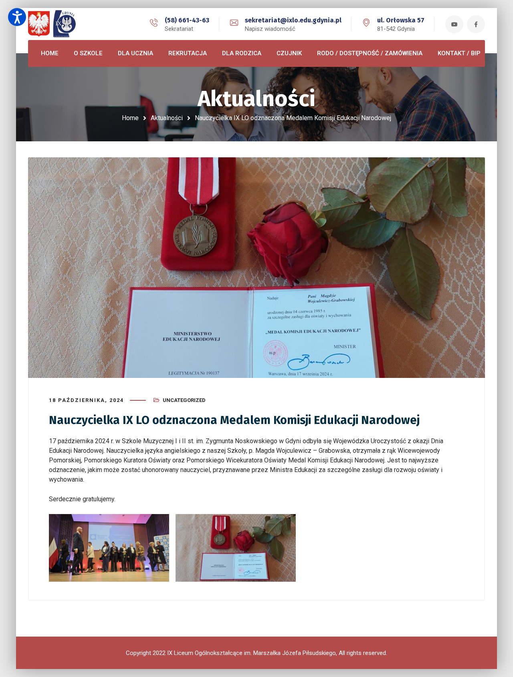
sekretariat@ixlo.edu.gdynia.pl (293, 20)
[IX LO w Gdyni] (64, 24)
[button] (17, 17)
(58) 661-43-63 (187, 20)
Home (130, 118)
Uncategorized (184, 400)
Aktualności (167, 118)
